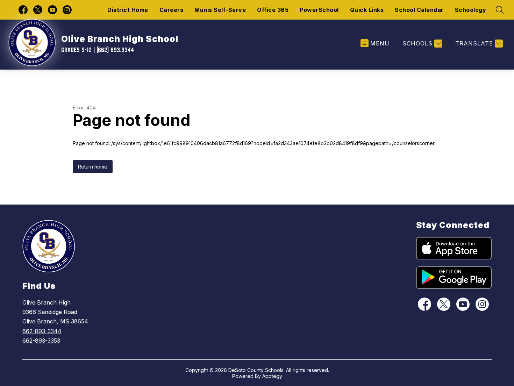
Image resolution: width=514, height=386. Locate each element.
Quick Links (367, 9)
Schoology (470, 9)
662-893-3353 (41, 340)
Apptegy (272, 376)
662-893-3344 (42, 331)
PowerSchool (319, 9)
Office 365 (272, 9)
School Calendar (419, 9)
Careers (171, 9)
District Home (127, 9)
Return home (92, 167)
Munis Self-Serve (220, 9)
